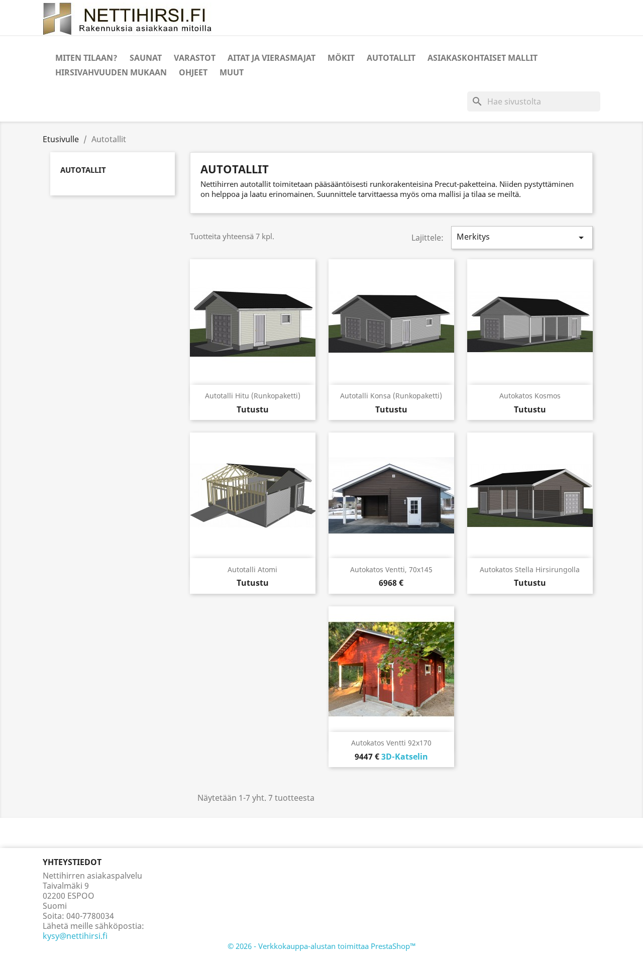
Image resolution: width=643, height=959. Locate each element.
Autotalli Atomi (252, 569)
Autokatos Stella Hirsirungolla (530, 569)
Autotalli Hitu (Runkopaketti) (252, 395)
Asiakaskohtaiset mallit (482, 57)
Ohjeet (193, 72)
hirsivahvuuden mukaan (111, 72)
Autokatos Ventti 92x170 (391, 743)
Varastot (195, 57)
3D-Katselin (404, 756)
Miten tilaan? (86, 57)
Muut (232, 72)
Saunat (146, 57)
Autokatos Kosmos (530, 395)
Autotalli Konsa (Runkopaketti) (391, 395)
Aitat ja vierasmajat (271, 57)
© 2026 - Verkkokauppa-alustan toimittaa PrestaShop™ (322, 946)
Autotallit (391, 57)
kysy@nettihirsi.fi (75, 935)
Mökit (341, 57)
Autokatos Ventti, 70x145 (391, 569)
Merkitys (522, 237)
